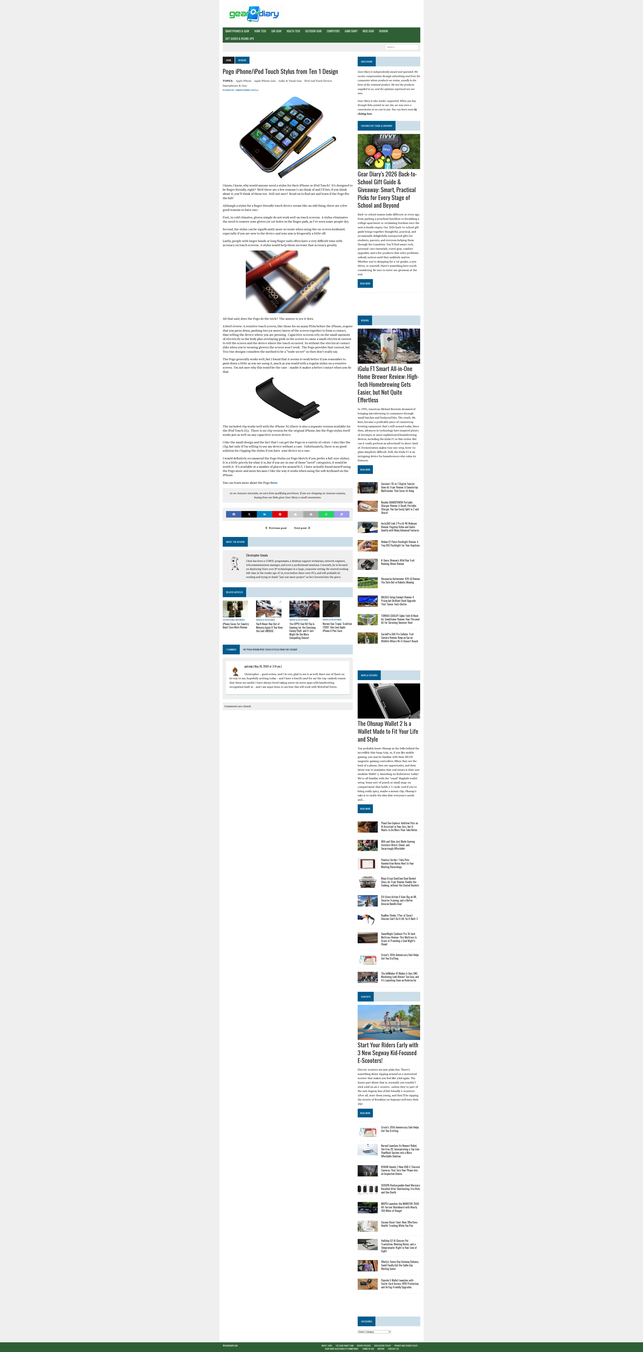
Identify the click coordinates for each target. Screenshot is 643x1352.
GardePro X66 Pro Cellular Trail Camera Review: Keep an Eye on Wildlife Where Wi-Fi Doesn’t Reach (399, 637)
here (274, 483)
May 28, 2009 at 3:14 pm (267, 666)
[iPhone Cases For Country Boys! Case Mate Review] (235, 615)
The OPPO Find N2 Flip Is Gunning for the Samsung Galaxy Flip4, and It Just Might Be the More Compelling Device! (302, 631)
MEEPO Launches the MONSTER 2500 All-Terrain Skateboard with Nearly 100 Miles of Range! (400, 1207)
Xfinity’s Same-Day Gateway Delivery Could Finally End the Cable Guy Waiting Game (399, 1265)
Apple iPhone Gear (265, 80)
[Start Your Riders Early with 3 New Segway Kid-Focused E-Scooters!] (389, 1037)
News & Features (265, 620)
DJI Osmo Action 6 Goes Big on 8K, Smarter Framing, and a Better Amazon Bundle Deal (399, 900)
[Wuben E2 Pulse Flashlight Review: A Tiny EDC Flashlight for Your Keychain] (368, 549)
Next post (300, 528)
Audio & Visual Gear (290, 80)
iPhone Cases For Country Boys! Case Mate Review (236, 625)
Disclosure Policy (382, 1345)
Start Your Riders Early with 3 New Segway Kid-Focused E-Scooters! (388, 1052)
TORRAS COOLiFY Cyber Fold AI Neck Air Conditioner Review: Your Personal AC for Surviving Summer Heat (400, 619)
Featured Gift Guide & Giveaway (376, 125)
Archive (381, 1348)
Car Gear (276, 31)
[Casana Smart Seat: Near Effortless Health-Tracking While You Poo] (368, 1229)
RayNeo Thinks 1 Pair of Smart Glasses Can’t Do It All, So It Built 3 (399, 917)
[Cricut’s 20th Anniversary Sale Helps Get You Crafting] (368, 962)
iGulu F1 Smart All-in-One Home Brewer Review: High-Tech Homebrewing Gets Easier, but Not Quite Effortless (388, 384)
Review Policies (364, 1345)
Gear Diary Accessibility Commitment (342, 1348)
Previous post (278, 528)
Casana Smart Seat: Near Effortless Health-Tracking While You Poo (399, 1224)
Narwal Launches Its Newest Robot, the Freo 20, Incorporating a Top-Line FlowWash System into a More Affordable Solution (400, 1151)
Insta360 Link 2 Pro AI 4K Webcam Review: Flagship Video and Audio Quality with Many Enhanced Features (400, 526)
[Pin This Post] (280, 514)
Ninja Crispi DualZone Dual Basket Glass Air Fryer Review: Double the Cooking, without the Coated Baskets (400, 881)
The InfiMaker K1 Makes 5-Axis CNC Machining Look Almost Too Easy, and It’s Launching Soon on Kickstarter (400, 976)
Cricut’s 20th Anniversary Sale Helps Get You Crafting (400, 956)
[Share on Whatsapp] (326, 514)
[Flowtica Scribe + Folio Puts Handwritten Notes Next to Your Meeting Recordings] (368, 867)
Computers (333, 31)
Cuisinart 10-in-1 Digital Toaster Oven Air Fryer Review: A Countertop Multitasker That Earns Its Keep (399, 487)
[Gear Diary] (254, 13)
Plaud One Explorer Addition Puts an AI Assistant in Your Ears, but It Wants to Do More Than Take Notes (399, 826)
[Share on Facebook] (233, 514)
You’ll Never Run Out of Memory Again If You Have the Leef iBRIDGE (269, 627)
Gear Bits (365, 996)
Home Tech (260, 31)
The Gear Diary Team (344, 1345)
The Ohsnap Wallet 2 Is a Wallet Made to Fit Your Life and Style (388, 731)
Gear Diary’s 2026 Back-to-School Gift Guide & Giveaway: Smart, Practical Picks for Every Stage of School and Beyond (387, 189)
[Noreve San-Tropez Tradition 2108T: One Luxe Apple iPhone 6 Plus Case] (331, 615)
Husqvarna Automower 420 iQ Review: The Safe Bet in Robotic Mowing (400, 580)
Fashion (383, 31)
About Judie (327, 1345)
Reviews (240, 620)
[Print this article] (311, 514)
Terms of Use (368, 1348)
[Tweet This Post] (249, 514)
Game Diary (351, 31)
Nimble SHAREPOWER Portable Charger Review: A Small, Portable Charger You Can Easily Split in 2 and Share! (400, 507)
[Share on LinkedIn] (264, 514)
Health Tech (293, 31)
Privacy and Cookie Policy (406, 1345)
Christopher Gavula (247, 90)
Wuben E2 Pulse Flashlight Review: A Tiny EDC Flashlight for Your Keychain (400, 543)
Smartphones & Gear (237, 31)
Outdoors (229, 620)
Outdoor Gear (313, 31)
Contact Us (393, 1348)
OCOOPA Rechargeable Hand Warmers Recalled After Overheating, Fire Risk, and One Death (400, 1188)
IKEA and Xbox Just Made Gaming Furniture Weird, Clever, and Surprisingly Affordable (398, 844)
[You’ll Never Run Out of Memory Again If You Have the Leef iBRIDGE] (268, 615)
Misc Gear (368, 31)
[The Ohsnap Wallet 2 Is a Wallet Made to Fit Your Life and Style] (389, 716)
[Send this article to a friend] (295, 514)
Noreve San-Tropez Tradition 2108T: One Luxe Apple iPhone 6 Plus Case (337, 627)
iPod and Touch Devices (318, 80)
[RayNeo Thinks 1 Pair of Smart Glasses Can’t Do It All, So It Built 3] (368, 922)
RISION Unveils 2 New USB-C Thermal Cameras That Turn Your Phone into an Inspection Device (400, 1170)
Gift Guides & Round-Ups (239, 39)
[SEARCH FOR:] (402, 47)
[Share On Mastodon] (341, 514)
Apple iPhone (244, 80)
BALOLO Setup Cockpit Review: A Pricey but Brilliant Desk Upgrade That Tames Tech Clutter (398, 600)
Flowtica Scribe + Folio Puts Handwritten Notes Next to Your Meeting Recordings (397, 863)
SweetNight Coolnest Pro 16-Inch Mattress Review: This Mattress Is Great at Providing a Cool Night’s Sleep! (399, 939)
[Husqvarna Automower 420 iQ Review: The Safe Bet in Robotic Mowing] (368, 586)
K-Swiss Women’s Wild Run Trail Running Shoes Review (397, 562)
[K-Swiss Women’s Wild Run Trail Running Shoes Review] (368, 567)
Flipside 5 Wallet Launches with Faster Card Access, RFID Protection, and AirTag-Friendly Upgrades (400, 1283)
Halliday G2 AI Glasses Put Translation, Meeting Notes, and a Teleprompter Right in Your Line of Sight (399, 1246)
